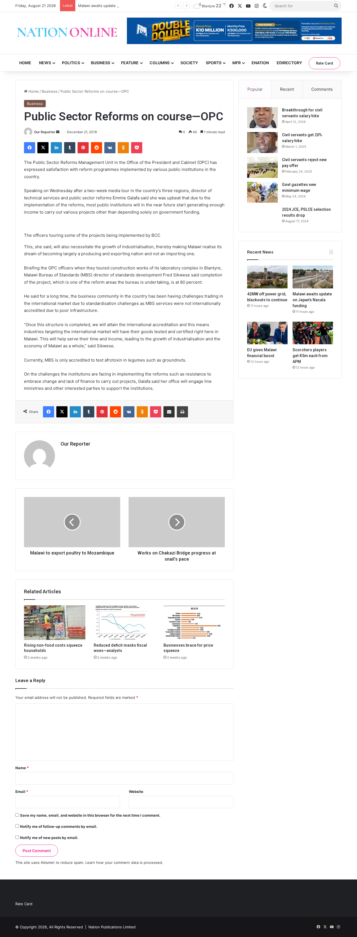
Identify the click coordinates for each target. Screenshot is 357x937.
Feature (130, 62)
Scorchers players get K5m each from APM (310, 356)
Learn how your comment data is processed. (124, 862)
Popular (255, 89)
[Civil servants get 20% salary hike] (262, 142)
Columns (159, 62)
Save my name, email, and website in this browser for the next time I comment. (90, 815)
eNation (260, 62)
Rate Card (324, 63)
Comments (322, 89)
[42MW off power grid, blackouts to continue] (267, 277)
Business (100, 62)
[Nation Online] (67, 33)
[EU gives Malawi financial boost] (267, 333)
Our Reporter (44, 132)
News (45, 62)
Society (189, 62)
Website (136, 791)
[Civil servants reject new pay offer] (262, 167)
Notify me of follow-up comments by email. (58, 826)
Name (22, 768)
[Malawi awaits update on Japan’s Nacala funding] (313, 277)
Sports (213, 62)
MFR (236, 62)
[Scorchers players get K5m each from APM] (313, 333)
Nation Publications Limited (112, 927)
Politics (71, 62)
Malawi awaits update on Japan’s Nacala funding (120, 5)
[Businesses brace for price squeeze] (194, 622)
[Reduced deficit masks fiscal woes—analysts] (124, 622)
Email (21, 791)
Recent (287, 89)
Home (25, 62)
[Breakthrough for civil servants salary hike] (262, 117)
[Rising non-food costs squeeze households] (54, 622)
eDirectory (289, 62)
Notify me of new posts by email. (49, 837)
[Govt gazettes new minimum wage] (262, 192)
